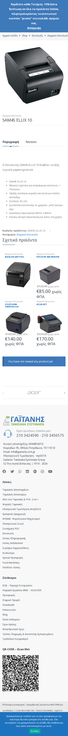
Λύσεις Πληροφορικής (14, 538)
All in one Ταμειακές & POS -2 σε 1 (20, 499)
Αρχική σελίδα (9, 35)
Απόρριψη (34, 28)
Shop (24, 35)
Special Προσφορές (12, 557)
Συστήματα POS (10, 528)
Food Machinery (10, 562)
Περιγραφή (10, 142)
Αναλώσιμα (8, 552)
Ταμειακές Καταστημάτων (15, 489)
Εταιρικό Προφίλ (11, 600)
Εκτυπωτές (37, 35)
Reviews (31, 142)
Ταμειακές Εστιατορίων (14, 494)
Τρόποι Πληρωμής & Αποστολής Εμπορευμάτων (27, 634)
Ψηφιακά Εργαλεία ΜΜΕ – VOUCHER (21, 590)
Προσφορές (8, 595)
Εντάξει (35, 731)
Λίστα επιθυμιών (11, 619)
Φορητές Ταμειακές (12, 504)
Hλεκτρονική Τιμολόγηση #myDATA (21, 509)
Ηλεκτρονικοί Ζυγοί (12, 523)
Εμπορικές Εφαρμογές (14, 514)
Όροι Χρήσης (9, 624)
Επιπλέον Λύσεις (11, 567)
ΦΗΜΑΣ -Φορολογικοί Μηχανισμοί (21, 518)
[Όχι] (64, 724)
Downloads (8, 604)
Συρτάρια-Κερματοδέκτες (15, 548)
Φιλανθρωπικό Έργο (13, 629)
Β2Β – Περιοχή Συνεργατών (17, 585)
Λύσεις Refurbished (12, 543)
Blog (4, 614)
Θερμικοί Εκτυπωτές (11, 115)
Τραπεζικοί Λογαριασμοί (15, 638)
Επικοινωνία (8, 609)
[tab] (10, 143)
